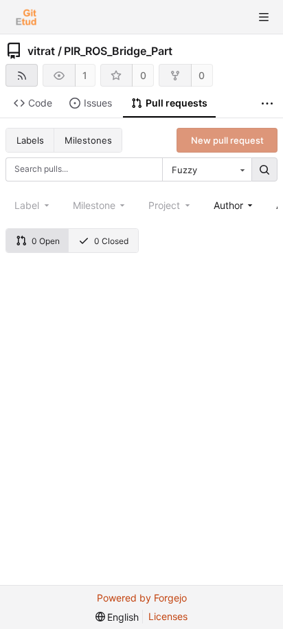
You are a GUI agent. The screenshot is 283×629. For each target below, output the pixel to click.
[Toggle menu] (263, 17)
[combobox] (206, 169)
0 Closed (111, 241)
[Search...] (264, 169)
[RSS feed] (21, 75)
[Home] (26, 17)
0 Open (46, 241)
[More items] (267, 103)
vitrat (41, 51)
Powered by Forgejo (142, 598)
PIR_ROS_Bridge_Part (118, 51)
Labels (30, 140)
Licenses (168, 616)
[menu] (117, 617)
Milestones (88, 140)
